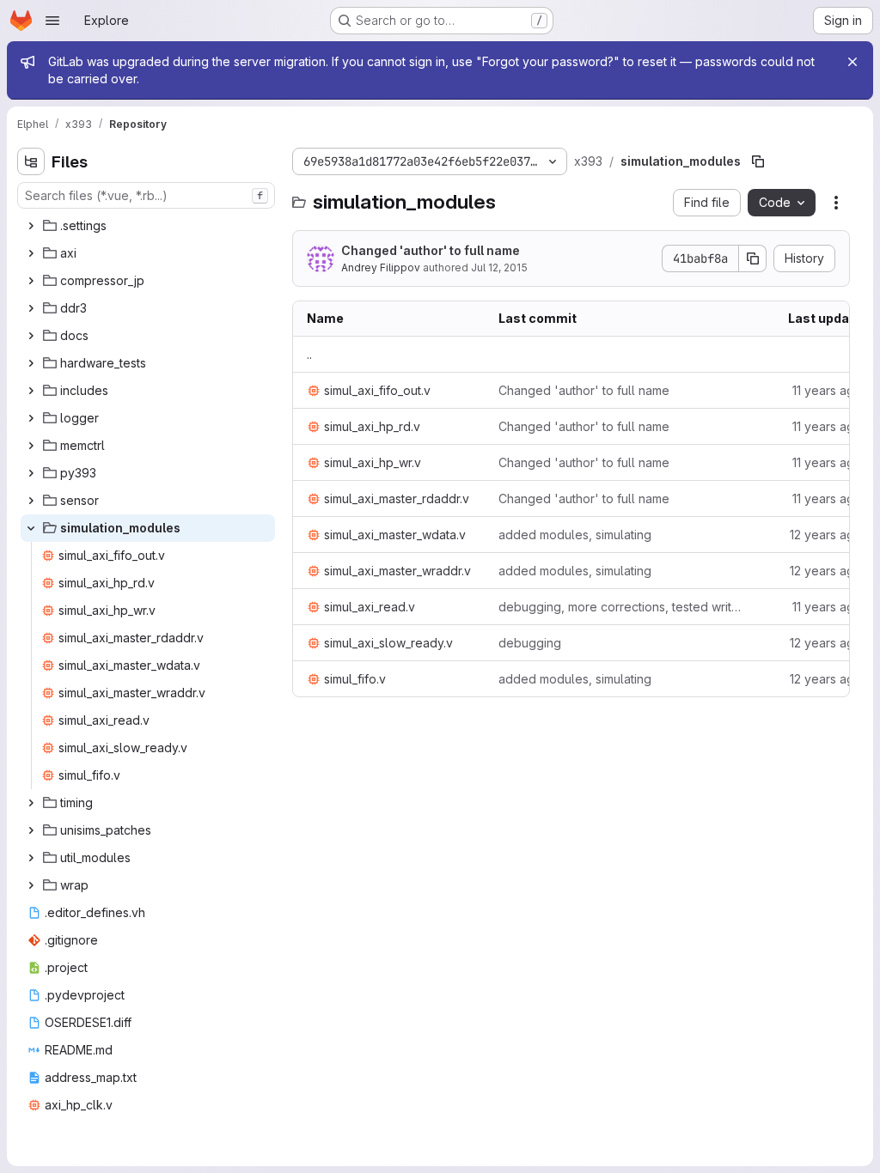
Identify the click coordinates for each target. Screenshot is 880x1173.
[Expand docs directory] (31, 335)
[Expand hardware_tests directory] (31, 363)
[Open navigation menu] (52, 20)
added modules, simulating (574, 534)
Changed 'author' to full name (430, 250)
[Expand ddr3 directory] (31, 308)
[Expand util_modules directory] (31, 858)
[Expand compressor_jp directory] (31, 280)
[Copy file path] (758, 161)
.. (309, 354)
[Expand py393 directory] (31, 473)
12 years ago (826, 534)
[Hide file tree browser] (31, 161)
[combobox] (146, 195)
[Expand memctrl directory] (31, 445)
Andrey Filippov (380, 267)
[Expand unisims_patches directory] (31, 830)
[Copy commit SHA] (753, 258)
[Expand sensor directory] (31, 500)
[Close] (852, 62)
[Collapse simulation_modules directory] (31, 528)
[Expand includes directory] (31, 390)
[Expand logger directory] (31, 418)
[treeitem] (148, 226)
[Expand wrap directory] (31, 885)
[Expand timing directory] (31, 803)
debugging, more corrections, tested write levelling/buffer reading (622, 606)
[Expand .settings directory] (31, 226)
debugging (529, 642)
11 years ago (827, 390)
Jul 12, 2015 (499, 267)
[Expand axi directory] (31, 253)
